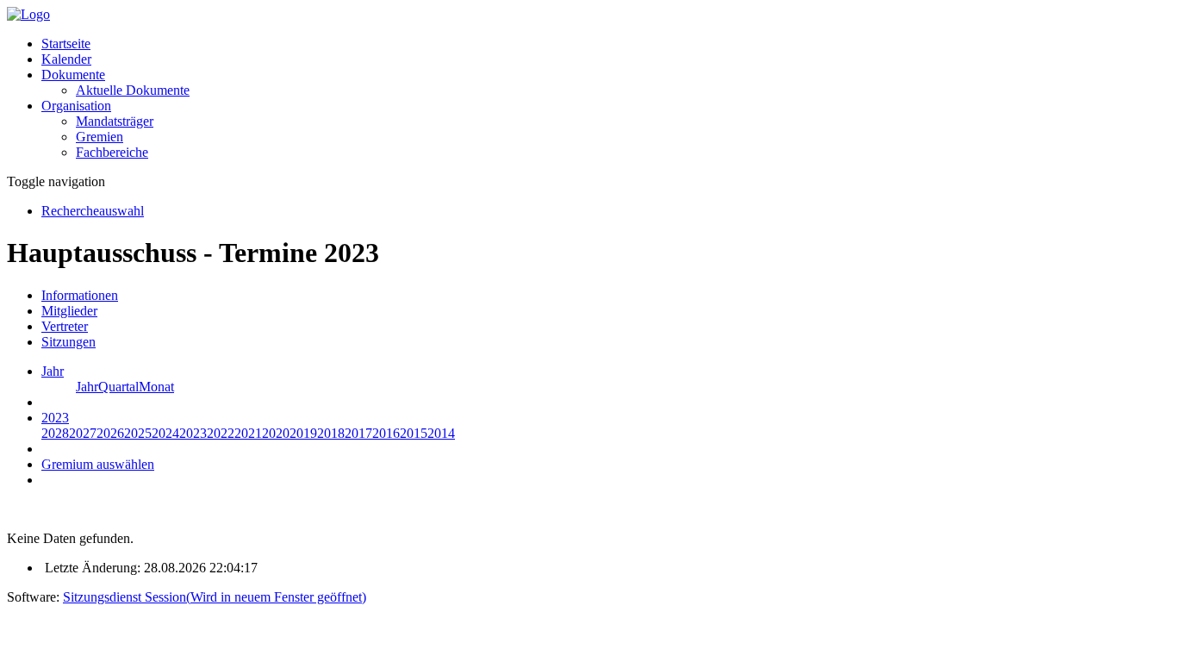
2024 (165, 433)
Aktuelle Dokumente (133, 90)
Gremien (99, 136)
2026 (110, 433)
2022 (220, 433)
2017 (358, 433)
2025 (138, 433)
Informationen (79, 295)
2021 (248, 433)
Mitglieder (69, 310)
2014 (441, 433)
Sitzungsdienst (214, 597)
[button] (73, 74)
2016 (386, 433)
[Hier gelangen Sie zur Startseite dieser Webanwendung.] (28, 14)
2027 (83, 433)
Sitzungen (68, 341)
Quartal (118, 386)
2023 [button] (55, 417)
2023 (193, 433)
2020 (276, 433)
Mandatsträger (114, 121)
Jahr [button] (52, 371)
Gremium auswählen (97, 464)
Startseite (65, 43)
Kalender (66, 59)
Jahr (87, 386)
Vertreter (64, 326)
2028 (55, 433)
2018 (331, 433)
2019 (303, 433)
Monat (156, 386)
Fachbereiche (112, 152)
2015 (413, 433)
